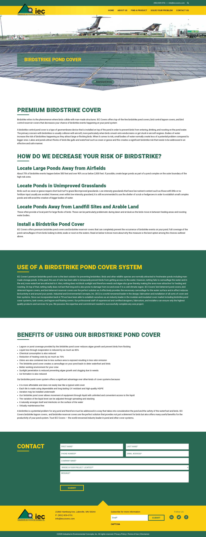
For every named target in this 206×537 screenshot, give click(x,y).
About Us (122, 10)
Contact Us (182, 10)
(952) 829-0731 (159, 3)
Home (111, 10)
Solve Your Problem (162, 10)
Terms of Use (133, 534)
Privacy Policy (120, 534)
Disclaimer (144, 534)
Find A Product (139, 10)
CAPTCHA (115, 524)
